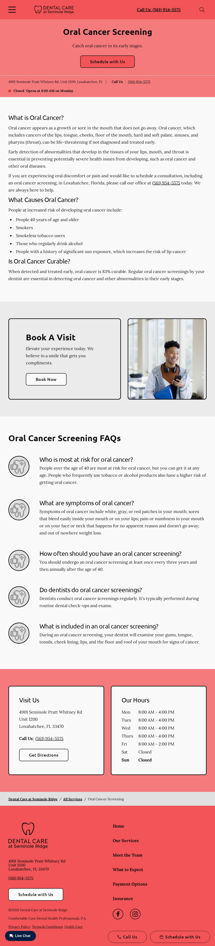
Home (118, 826)
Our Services (126, 840)
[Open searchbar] (202, 9)
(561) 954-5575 (139, 82)
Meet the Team (127, 855)
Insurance (123, 898)
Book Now (46, 379)
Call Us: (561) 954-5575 (159, 9)
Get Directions (44, 755)
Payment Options (130, 884)
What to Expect (128, 869)
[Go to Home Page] (54, 9)
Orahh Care (73, 927)
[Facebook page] (118, 914)
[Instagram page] (135, 914)
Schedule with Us (107, 61)
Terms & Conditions (47, 927)
